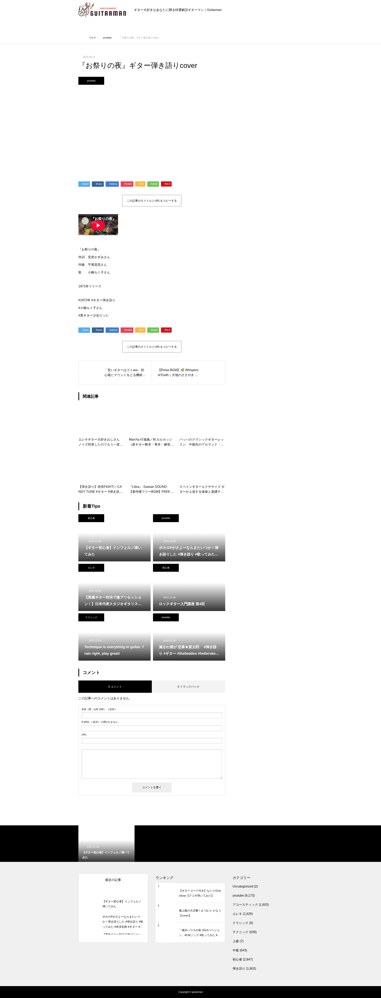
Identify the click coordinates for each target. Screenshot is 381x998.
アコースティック (245, 904)
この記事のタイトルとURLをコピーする (152, 200)
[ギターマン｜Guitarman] (102, 10)
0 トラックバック (188, 686)
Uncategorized (243, 886)
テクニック (91, 617)
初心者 (91, 518)
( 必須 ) (98, 709)
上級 (236, 941)
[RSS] (81, 992)
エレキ (91, 567)
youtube (91, 80)
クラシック (240, 923)
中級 (236, 950)
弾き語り (239, 968)
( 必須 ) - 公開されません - (100, 722)
